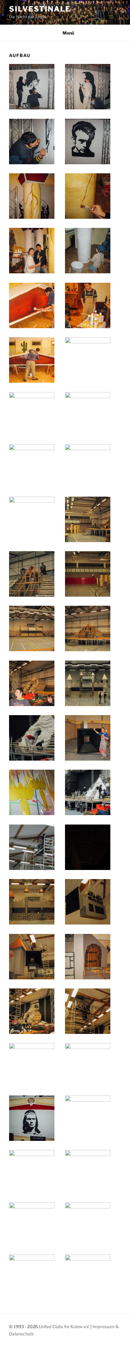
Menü (68, 32)
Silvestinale (40, 9)
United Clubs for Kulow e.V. (64, 1326)
